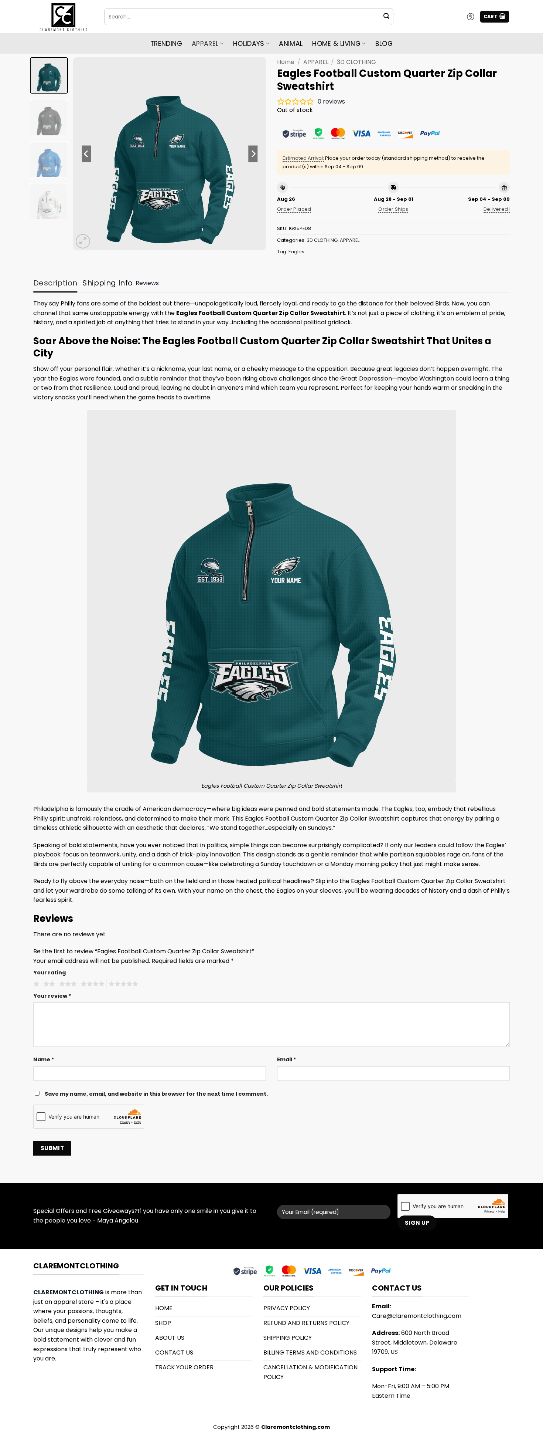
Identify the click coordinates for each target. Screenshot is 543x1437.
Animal (291, 43)
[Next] (253, 154)
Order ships (393, 209)
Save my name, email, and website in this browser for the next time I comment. (156, 1094)
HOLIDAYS (248, 43)
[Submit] (386, 16)
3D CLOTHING (356, 62)
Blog (384, 43)
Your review (52, 996)
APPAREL (315, 62)
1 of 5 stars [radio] (35, 984)
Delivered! (497, 209)
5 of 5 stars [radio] (122, 984)
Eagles (296, 251)
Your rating (49, 972)
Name (43, 1059)
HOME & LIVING (336, 43)
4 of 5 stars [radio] (92, 984)
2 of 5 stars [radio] (48, 984)
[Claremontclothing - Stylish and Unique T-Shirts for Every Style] (63, 17)
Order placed (294, 209)
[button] (494, 17)
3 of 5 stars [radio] (67, 984)
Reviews (147, 283)
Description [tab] (55, 283)
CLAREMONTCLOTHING (68, 1292)
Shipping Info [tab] (107, 283)
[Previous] (86, 154)
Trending (166, 43)
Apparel (205, 43)
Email (286, 1059)
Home (285, 62)
